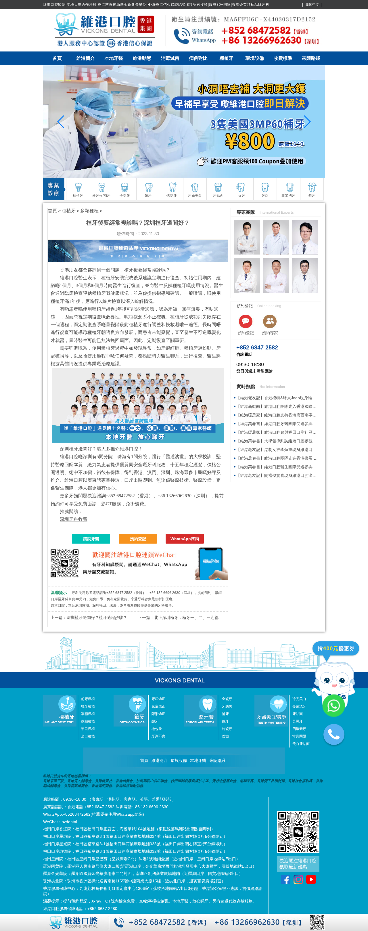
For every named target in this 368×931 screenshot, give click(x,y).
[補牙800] (184, 121)
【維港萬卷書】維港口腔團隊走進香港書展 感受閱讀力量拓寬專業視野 (299, 458)
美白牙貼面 (301, 744)
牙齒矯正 (158, 699)
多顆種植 (89, 210)
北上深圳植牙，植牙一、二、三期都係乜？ (192, 617)
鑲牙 (225, 721)
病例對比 (198, 58)
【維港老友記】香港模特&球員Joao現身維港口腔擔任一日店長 (292, 397)
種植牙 (226, 58)
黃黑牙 (297, 721)
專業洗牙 (299, 706)
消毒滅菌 (170, 58)
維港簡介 (85, 58)
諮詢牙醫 (91, 538)
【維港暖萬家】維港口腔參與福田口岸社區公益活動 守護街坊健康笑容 (299, 432)
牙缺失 (227, 706)
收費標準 (283, 58)
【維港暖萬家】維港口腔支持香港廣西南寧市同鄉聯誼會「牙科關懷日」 (300, 415)
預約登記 (138, 538)
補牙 (225, 714)
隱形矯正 (158, 714)
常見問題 (299, 736)
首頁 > (55, 210)
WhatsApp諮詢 (184, 538)
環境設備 (255, 58)
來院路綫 (311, 58)
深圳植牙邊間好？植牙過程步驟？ (97, 617)
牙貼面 (297, 714)
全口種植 (88, 736)
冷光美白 (299, 699)
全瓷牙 (227, 699)
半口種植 (88, 729)
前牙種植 (88, 699)
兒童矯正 (158, 706)
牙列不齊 (158, 736)
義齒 (225, 736)
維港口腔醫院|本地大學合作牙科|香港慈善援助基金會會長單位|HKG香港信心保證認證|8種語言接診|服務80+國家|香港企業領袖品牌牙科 (156, 5)
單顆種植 (88, 714)
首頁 (57, 58)
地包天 (157, 729)
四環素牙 (299, 729)
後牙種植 (88, 706)
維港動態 (142, 58)
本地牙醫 (114, 58)
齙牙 (155, 721)
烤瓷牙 (227, 729)
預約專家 (270, 332)
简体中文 (312, 5)
